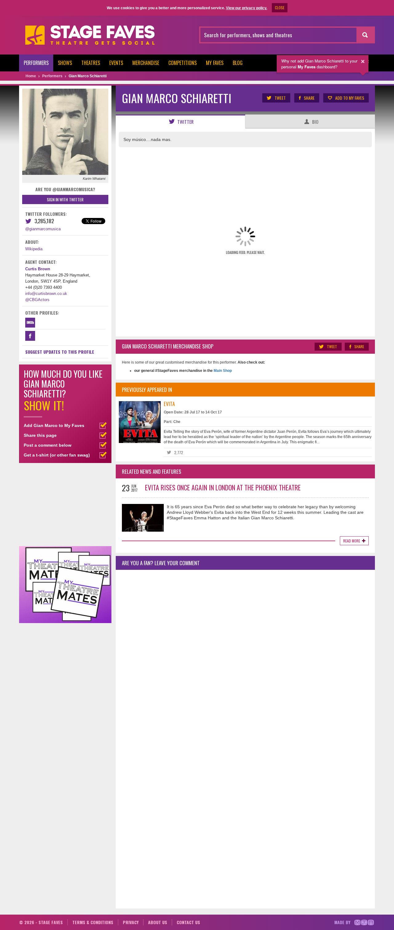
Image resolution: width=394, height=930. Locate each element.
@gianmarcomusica (43, 229)
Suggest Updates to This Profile (59, 351)
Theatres (90, 62)
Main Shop (222, 370)
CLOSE (279, 7)
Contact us (188, 922)
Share (309, 98)
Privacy (131, 922)
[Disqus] (245, 656)
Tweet (280, 98)
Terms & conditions (92, 922)
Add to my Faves (349, 98)
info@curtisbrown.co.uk (46, 293)
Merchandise (145, 62)
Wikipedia (33, 249)
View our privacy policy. (246, 8)
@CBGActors (37, 299)
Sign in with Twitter (65, 199)
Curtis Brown (37, 269)
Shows (65, 62)
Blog (238, 62)
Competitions (182, 62)
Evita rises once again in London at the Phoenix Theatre (223, 487)
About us (157, 922)
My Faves (214, 62)
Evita (169, 404)
